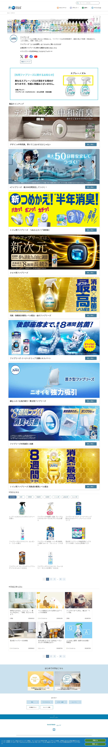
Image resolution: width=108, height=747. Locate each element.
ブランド (74, 7)
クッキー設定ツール (48, 742)
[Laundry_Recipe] (67, 681)
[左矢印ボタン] (44, 579)
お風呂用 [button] (65, 497)
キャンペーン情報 (46, 707)
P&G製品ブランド (32, 707)
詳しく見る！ (90, 144)
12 (60, 579)
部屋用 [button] (39, 497)
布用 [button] (21, 497)
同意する (95, 740)
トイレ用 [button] (56, 497)
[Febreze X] (21, 56)
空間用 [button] (30, 497)
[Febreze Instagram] (26, 56)
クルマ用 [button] (74, 497)
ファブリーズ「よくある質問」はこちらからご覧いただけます (40, 44)
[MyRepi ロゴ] (14, 8)
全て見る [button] (12, 497)
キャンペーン (62, 7)
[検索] (78, 3)
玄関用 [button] (47, 497)
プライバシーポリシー (27, 742)
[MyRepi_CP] (40, 681)
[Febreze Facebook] (31, 56)
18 (60, 656)
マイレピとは (97, 7)
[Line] (54, 729)
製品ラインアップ (25, 61)
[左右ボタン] (64, 579)
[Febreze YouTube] (35, 56)
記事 (85, 7)
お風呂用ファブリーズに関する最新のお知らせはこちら (38, 48)
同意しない (95, 744)
